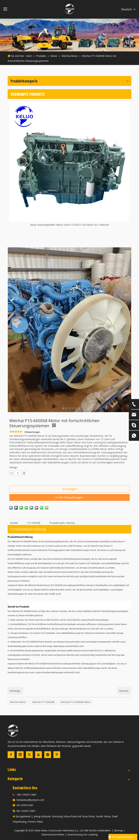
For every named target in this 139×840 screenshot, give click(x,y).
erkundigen (69, 489)
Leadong (93, 834)
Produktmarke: (57, 522)
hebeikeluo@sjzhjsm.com (30, 799)
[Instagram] (47, 754)
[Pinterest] (56, 754)
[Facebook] (11, 754)
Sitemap (118, 830)
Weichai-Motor (18, 702)
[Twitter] (29, 754)
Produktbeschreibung (28, 529)
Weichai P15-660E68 (43, 702)
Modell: (14, 522)
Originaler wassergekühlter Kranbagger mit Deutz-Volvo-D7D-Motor (69, 224)
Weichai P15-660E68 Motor (76, 702)
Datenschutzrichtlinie (52, 834)
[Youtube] (38, 754)
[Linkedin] (20, 754)
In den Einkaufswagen (69, 497)
